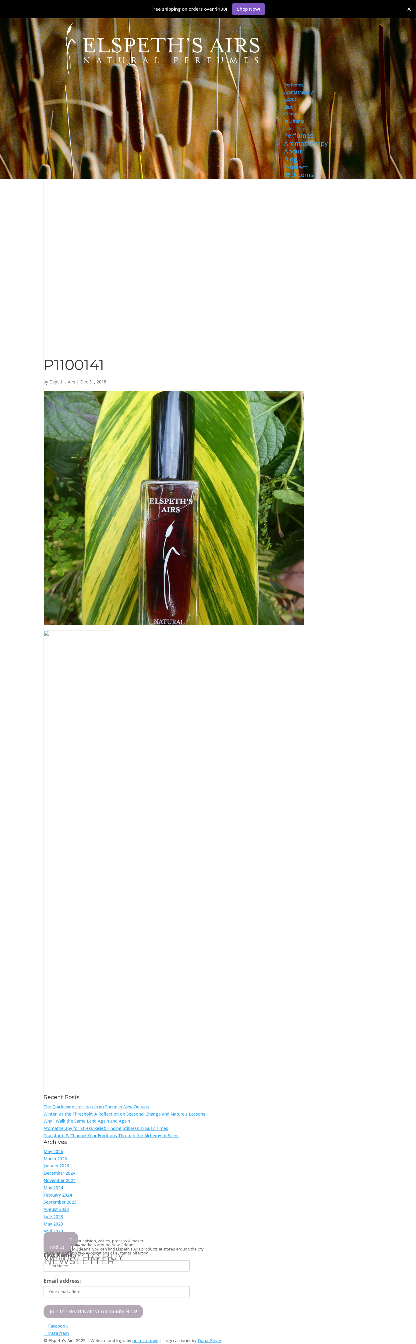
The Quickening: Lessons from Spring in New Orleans (96, 1106)
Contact (292, 114)
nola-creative (145, 1340)
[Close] (409, 9)
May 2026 (53, 1151)
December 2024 (59, 1173)
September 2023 (60, 1202)
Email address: (62, 1280)
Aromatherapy (298, 92)
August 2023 (56, 1209)
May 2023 (53, 1224)
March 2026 (55, 1159)
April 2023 (53, 1231)
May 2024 (53, 1188)
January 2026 (56, 1166)
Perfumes (293, 85)
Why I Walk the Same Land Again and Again (87, 1121)
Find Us (57, 1247)
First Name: (59, 1254)
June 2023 (53, 1216)
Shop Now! (248, 9)
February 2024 (58, 1195)
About (290, 99)
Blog (289, 106)
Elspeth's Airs (62, 382)
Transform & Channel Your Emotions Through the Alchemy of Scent (111, 1135)
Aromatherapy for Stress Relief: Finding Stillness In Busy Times (106, 1128)
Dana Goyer (209, 1340)
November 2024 (60, 1180)
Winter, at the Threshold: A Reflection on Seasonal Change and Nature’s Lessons (124, 1114)
